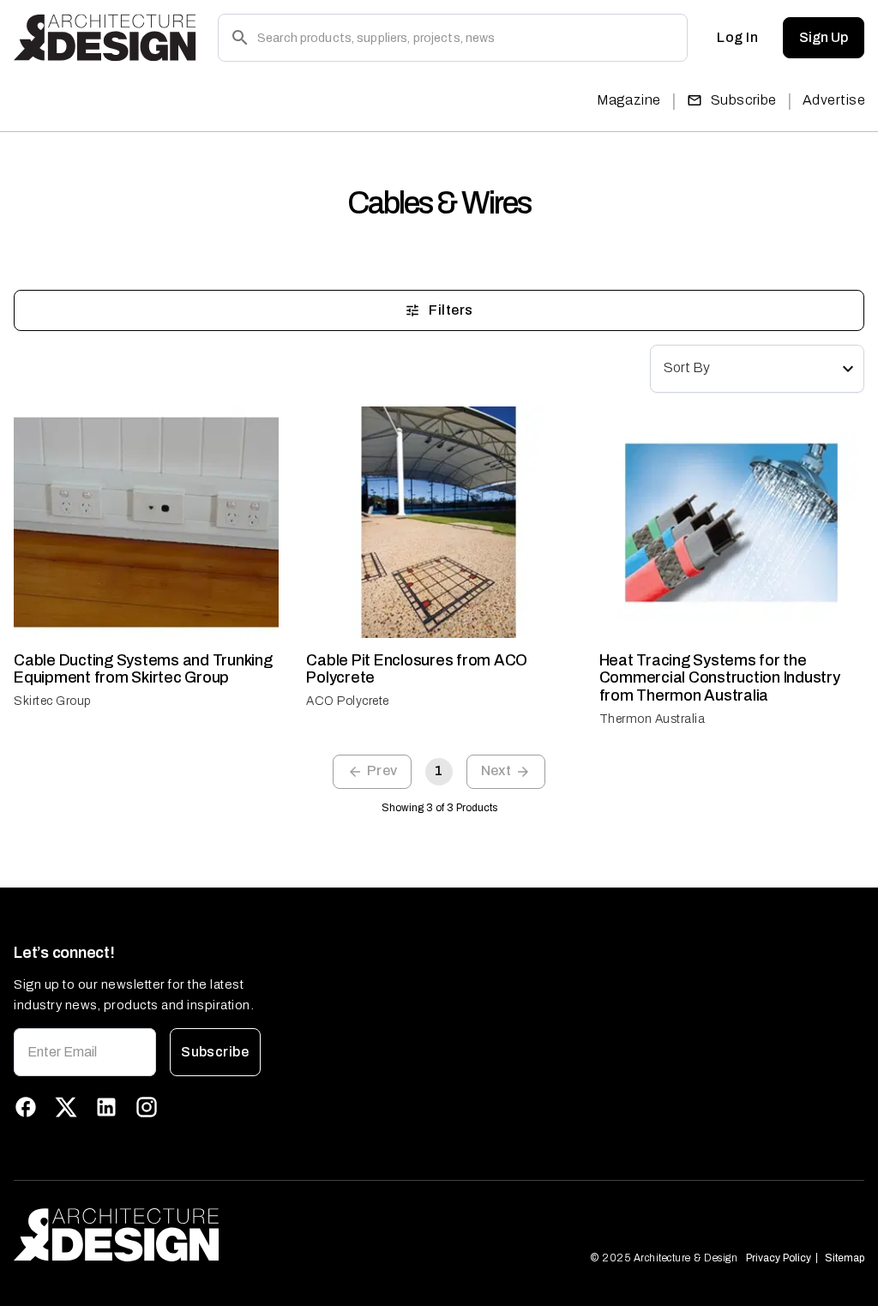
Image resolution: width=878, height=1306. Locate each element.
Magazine (629, 100)
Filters (450, 310)
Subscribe (744, 100)
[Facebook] (26, 1107)
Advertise (834, 100)
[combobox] (757, 369)
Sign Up (823, 37)
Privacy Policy (778, 1258)
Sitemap (844, 1258)
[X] (66, 1107)
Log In (737, 37)
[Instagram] (147, 1107)
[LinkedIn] (106, 1107)
